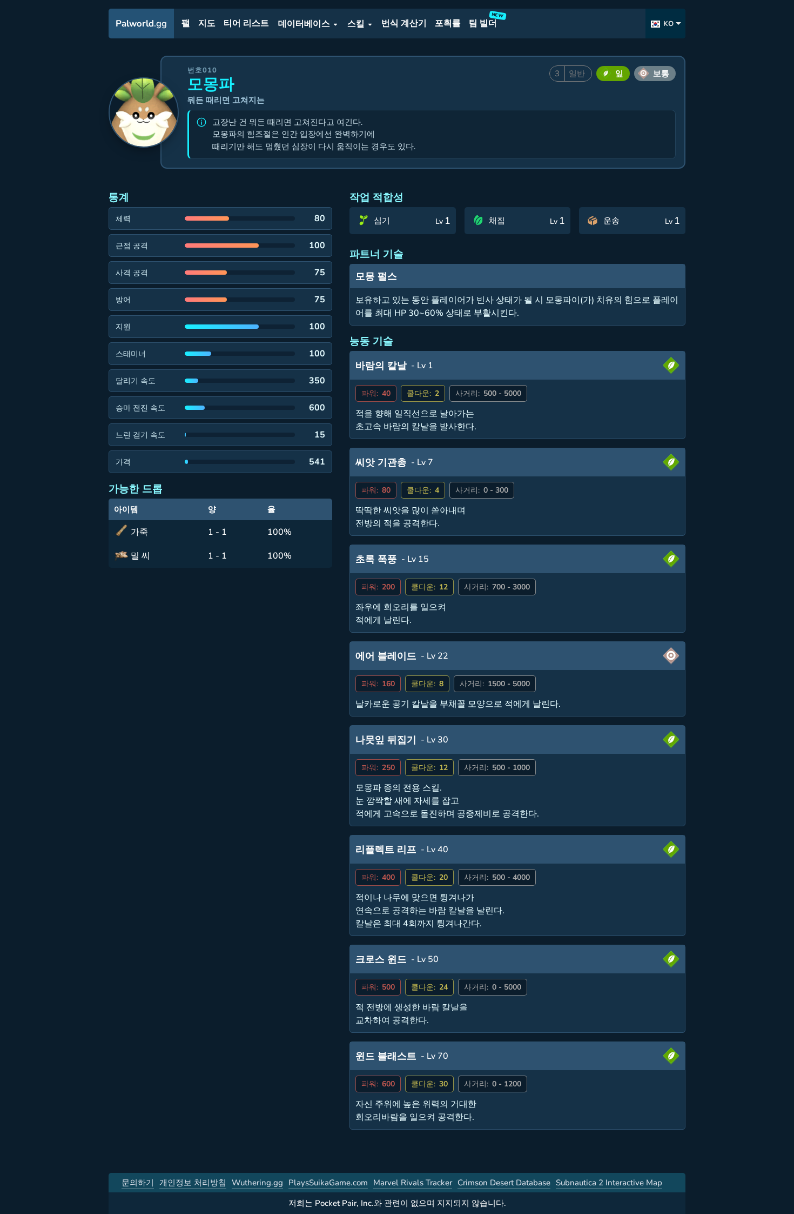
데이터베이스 (304, 24)
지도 (207, 24)
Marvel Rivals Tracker (412, 1182)
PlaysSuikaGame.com (328, 1182)
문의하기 (138, 1182)
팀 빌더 (484, 21)
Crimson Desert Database (503, 1182)
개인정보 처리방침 (192, 1182)
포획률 (448, 24)
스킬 (356, 24)
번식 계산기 (404, 24)
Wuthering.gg (257, 1182)
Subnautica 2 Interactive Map (609, 1182)
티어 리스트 (246, 24)
